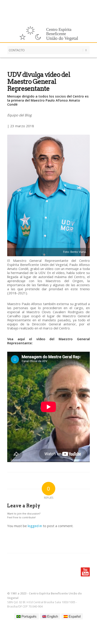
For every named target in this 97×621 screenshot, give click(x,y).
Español (74, 616)
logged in (35, 526)
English (52, 616)
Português (29, 616)
